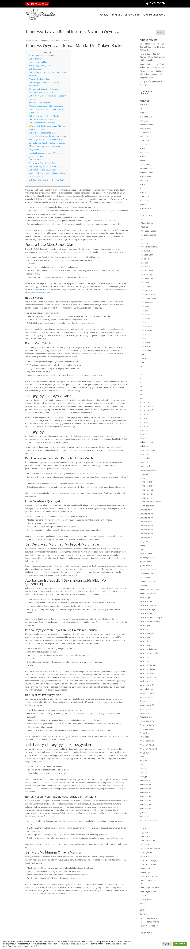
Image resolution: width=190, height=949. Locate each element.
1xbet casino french (148, 294)
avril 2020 (144, 200)
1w (141, 219)
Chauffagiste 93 (146, 529)
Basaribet (144, 438)
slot (141, 824)
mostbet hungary (147, 633)
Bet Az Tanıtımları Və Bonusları (42, 122)
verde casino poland (148, 864)
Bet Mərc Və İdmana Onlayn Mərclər (44, 116)
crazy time (144, 541)
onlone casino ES (147, 705)
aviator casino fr (146, 410)
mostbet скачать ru (148, 677)
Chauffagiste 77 (146, 514)
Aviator (143, 398)
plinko (142, 764)
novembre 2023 (146, 172)
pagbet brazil (145, 713)
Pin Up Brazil (145, 733)
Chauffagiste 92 (146, 525)
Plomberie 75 (145, 780)
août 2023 (144, 180)
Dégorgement (132, 15)
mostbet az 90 (146, 601)
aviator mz (144, 422)
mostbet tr (144, 657)
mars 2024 (144, 156)
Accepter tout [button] (180, 944)
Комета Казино (146, 899)
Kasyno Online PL (147, 573)
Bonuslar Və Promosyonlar (40, 102)
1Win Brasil (144, 227)
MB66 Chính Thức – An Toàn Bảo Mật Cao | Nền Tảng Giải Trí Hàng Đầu (152, 47)
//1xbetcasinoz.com (42, 292)
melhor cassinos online (149, 589)
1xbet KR (143, 322)
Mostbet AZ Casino (148, 605)
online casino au (146, 697)
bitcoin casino (145, 454)
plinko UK (143, 773)
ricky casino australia (148, 820)
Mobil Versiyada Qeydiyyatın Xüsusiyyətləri (46, 106)
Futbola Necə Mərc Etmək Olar (42, 55)
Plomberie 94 (145, 804)
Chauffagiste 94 (146, 533)
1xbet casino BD (146, 290)
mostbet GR (145, 629)
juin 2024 (143, 144)
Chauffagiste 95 (146, 537)
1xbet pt (143, 334)
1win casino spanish (148, 235)
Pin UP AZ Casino (147, 725)
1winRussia (144, 259)
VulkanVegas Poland (148, 891)
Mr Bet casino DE (147, 685)
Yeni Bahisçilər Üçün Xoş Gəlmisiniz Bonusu (47, 143)
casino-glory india (147, 506)
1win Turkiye (145, 251)
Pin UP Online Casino (148, 749)
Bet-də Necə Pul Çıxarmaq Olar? (42, 133)
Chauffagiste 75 (146, 510)
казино (143, 895)
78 (141, 374)
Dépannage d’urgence (153, 15)
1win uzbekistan (146, 255)
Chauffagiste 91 (146, 521)
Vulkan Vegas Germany (149, 887)
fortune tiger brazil (147, 557)
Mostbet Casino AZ (148, 613)
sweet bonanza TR (147, 840)
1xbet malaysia (146, 326)
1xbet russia (145, 342)
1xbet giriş (144, 310)
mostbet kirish (145, 641)
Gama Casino (145, 561)
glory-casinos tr (146, 565)
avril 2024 (144, 152)
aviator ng (144, 426)
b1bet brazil (144, 430)
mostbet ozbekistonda (149, 649)
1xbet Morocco (146, 330)
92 (141, 382)
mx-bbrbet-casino (147, 693)
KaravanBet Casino (148, 569)
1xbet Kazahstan (147, 314)
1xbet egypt (144, 306)
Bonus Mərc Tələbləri (38, 62)
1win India (144, 243)
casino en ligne (146, 482)
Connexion (144, 914)
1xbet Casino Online (148, 298)
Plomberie (116, 15)
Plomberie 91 (145, 792)
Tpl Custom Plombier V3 (150, 848)
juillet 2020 (144, 196)
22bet (142, 354)
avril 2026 (144, 108)
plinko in (143, 769)
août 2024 (144, 136)
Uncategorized (146, 852)
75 (141, 366)
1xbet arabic (145, 266)
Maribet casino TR (147, 581)
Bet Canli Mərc (35, 159)
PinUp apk (144, 760)
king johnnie (145, 577)
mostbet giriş (145, 625)
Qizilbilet (143, 812)
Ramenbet (144, 816)
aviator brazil (145, 402)
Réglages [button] (166, 944)
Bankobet (144, 434)
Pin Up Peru (144, 753)
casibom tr (144, 474)
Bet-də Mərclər (35, 59)
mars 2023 (144, 192)
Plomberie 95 (145, 808)
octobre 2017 (145, 208)
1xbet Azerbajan (146, 278)
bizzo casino (145, 458)
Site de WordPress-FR (149, 926)
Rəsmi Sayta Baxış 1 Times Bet (42, 163)
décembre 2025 (146, 117)
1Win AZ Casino (146, 223)
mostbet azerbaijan (148, 609)
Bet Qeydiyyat (35, 69)
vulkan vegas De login (149, 876)
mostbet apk (145, 597)
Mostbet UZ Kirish (147, 669)
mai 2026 (143, 104)
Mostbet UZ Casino (148, 665)
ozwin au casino (146, 709)
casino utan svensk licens (150, 502)
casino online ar (146, 494)
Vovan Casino (145, 872)
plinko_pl (143, 776)
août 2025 (144, 121)
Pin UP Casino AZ (147, 741)
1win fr (142, 239)
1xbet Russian (145, 346)
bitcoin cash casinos (148, 450)
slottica (143, 828)
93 (141, 386)
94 (141, 390)
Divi (141, 549)
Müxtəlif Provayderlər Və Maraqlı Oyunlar (46, 166)
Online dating (145, 701)
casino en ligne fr (147, 486)
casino (142, 478)
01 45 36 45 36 (39, 4)
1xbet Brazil (144, 282)
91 (141, 378)
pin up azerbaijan (147, 729)
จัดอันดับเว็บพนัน (146, 933)
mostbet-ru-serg (146, 681)
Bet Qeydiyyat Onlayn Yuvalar (41, 65)
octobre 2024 (145, 128)
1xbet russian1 (146, 350)
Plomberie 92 (145, 796)
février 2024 (145, 160)
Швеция (143, 903)
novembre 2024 (146, 124)
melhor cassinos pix (148, 593)
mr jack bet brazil (147, 689)
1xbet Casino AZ (146, 286)
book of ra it (145, 466)
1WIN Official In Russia (149, 247)
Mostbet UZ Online (147, 673)
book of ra (144, 462)
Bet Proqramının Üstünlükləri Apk (42, 119)
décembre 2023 (146, 168)
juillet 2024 (144, 140)
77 (141, 370)
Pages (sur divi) (146, 717)
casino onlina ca (146, 490)
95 (141, 394)
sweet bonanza (146, 836)
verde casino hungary (148, 860)
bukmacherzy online (148, 470)
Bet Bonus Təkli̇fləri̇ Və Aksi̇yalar (42, 170)
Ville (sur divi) (145, 868)
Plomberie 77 (145, 784)
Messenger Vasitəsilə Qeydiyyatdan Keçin (46, 139)
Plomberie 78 (145, 788)
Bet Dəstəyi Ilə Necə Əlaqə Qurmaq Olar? (46, 180)
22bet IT (143, 362)
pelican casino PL (147, 721)
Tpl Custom (144, 844)
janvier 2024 (145, 164)
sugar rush (144, 832)
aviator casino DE (147, 406)
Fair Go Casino (146, 553)
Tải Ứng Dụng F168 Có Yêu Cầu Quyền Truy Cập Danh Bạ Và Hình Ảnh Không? (152, 57)
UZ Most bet (145, 856)
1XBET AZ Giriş (146, 274)
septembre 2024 (146, 132)
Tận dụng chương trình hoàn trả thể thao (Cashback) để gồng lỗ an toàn (152, 74)
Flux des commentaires (149, 922)
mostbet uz (144, 661)
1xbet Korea (145, 318)
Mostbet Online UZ (147, 645)
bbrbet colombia (146, 442)
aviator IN (144, 414)
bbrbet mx (144, 446)
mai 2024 (143, 148)
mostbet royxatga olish (149, 653)
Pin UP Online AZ (147, 745)
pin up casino (145, 737)
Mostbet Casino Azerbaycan (151, 617)
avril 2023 (144, 188)
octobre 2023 (145, 176)
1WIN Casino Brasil (148, 231)
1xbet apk (144, 263)
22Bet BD (144, 358)
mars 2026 (144, 113)
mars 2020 (144, 204)
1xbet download (146, 302)
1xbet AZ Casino (146, 270)
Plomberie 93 (145, 800)
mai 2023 (143, 184)
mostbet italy (145, 637)
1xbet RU (143, 338)
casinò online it (146, 498)
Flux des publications (148, 918)
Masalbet (143, 585)
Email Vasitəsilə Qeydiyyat (40, 79)
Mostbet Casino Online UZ (151, 621)
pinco (142, 756)
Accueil (104, 15)
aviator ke (144, 418)
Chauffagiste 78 (146, 518)
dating (142, 545)
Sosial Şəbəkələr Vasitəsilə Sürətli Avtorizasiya (48, 136)
